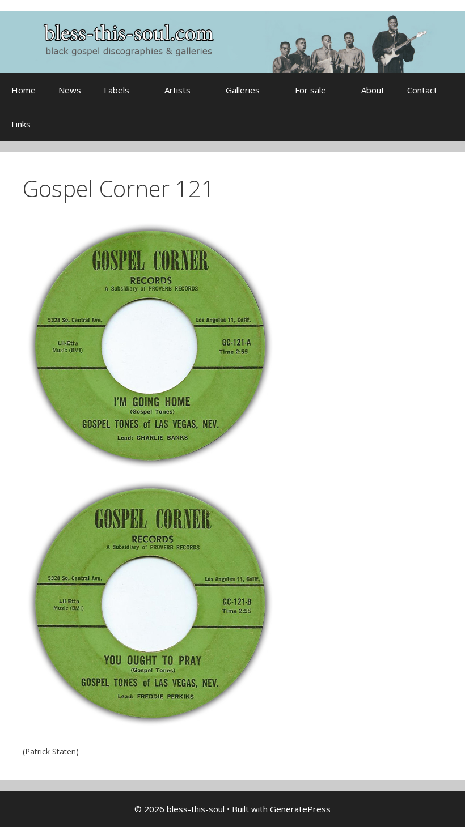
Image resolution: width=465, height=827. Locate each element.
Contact (422, 90)
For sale (310, 90)
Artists (177, 90)
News (69, 90)
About (372, 90)
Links (21, 124)
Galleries (243, 90)
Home (23, 90)
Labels (116, 90)
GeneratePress (300, 809)
